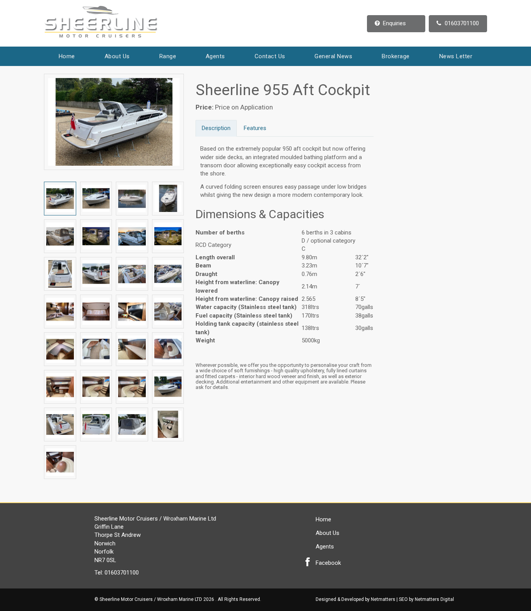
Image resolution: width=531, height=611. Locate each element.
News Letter (456, 56)
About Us (117, 56)
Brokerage (396, 56)
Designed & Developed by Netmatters (355, 599)
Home (67, 56)
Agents (215, 56)
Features (255, 128)
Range (167, 56)
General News (333, 56)
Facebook (328, 562)
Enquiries (394, 23)
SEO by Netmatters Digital (426, 599)
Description (216, 128)
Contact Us (270, 56)
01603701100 (462, 23)
